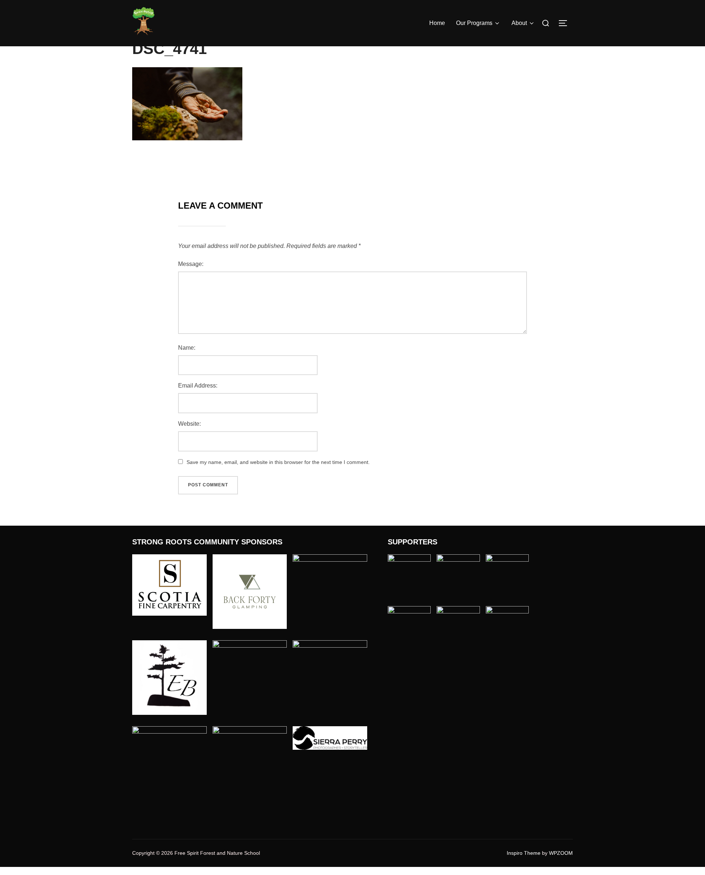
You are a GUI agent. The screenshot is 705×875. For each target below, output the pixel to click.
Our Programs (474, 23)
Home (437, 23)
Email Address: (197, 385)
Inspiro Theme (523, 853)
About (519, 23)
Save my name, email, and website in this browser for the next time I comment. (278, 462)
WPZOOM (561, 853)
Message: (190, 264)
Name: (186, 348)
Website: (189, 424)
